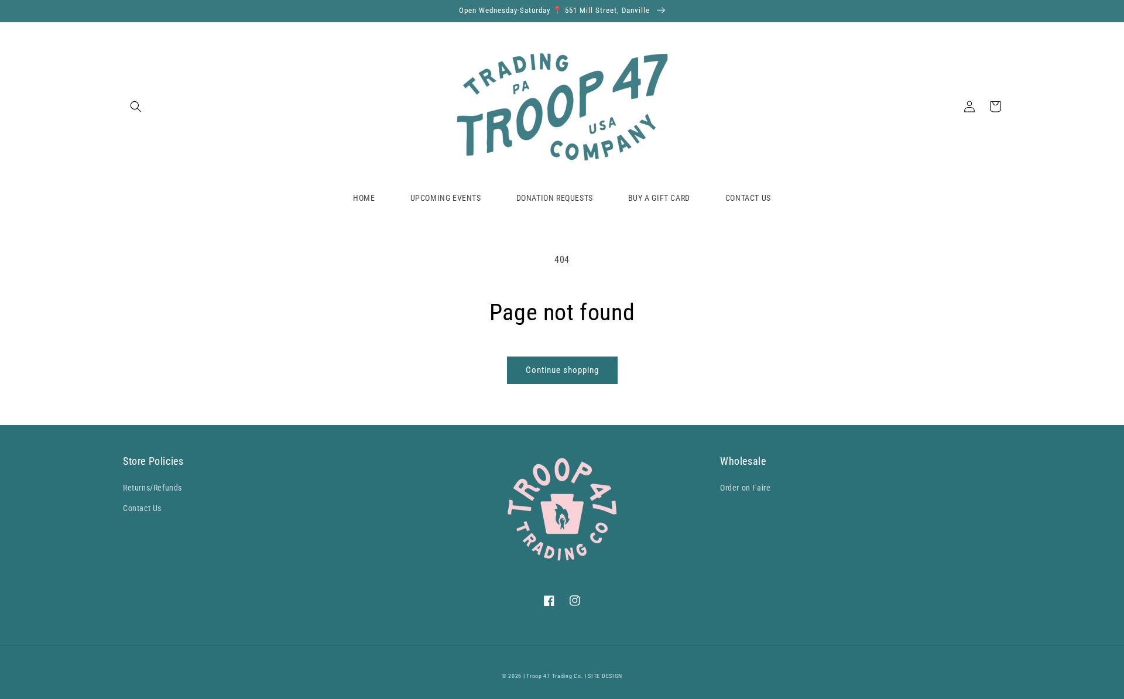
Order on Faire (745, 487)
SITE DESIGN (605, 676)
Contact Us (142, 508)
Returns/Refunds (152, 487)
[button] (136, 106)
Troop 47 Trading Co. (554, 676)
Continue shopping (562, 370)
